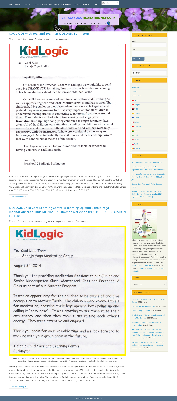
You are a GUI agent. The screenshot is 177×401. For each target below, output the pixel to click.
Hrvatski (137, 139)
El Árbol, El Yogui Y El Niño (141, 311)
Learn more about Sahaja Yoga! (143, 265)
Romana (137, 148)
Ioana (14, 39)
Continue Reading (19, 196)
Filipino (136, 118)
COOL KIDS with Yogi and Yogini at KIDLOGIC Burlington (49, 33)
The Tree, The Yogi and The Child (143, 306)
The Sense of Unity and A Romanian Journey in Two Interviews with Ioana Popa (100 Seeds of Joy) (148, 177)
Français (137, 105)
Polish (136, 144)
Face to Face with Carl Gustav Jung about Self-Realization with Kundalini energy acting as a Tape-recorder (148, 345)
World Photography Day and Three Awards (147, 162)
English (136, 100)
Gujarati (137, 131)
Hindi (136, 135)
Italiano (136, 122)
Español (137, 113)
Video (51, 39)
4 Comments (64, 39)
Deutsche (137, 126)
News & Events (35, 221)
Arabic (136, 109)
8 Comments (83, 221)
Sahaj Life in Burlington (38, 39)
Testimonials (68, 221)
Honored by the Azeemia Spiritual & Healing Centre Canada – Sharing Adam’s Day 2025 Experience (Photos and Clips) (147, 194)
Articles (24, 39)
